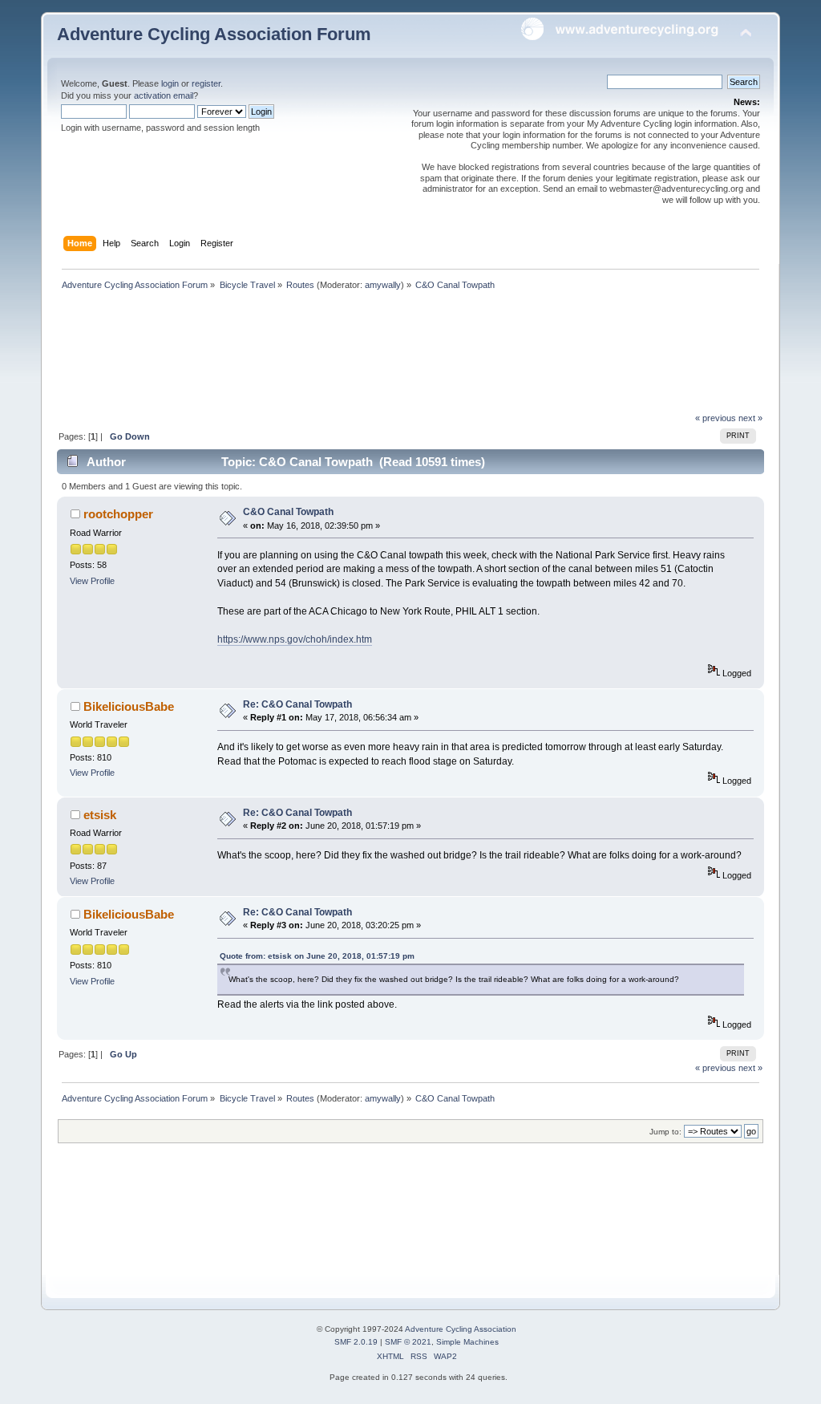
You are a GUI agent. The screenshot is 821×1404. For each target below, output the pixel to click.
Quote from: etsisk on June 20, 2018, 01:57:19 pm (317, 956)
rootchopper (118, 514)
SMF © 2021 (408, 1341)
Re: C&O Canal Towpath (297, 704)
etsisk (99, 815)
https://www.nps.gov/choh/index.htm (294, 639)
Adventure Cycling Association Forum (214, 34)
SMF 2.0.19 (356, 1341)
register (206, 83)
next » (750, 418)
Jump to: (665, 1131)
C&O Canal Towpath (288, 511)
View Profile (92, 581)
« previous (715, 418)
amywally (383, 285)
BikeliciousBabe (128, 706)
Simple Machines (467, 1341)
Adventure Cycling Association (460, 1329)
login (170, 83)
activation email (163, 95)
